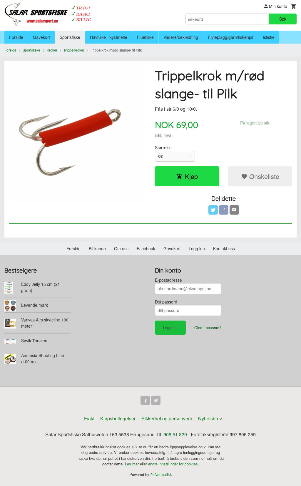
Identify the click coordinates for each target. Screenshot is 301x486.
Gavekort (41, 37)
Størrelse (163, 147)
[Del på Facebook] (223, 210)
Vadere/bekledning (180, 37)
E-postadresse (168, 280)
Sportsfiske (70, 37)
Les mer (132, 464)
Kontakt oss (224, 248)
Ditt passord (166, 302)
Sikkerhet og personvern (166, 418)
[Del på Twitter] (213, 210)
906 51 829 (175, 434)
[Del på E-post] (234, 210)
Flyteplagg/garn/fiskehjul (230, 37)
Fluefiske (145, 37)
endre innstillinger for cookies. (173, 464)
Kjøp (191, 176)
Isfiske (269, 37)
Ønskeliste (263, 176)
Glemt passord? (207, 327)
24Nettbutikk (161, 474)
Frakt (89, 418)
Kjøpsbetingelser (118, 418)
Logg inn (197, 248)
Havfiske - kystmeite (108, 37)
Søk (282, 19)
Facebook (146, 248)
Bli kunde (97, 248)
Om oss (121, 248)
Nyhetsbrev (210, 418)
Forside (16, 37)
